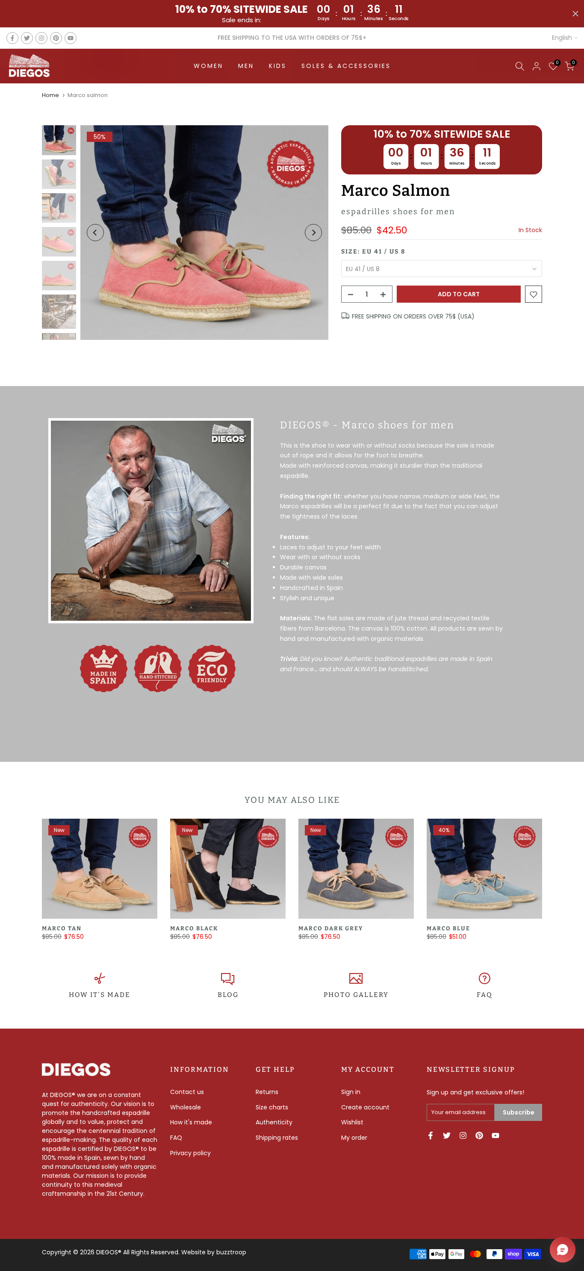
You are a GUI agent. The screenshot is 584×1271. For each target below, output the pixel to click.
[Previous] (95, 232)
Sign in (350, 1092)
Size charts (272, 1107)
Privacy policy (190, 1153)
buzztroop (231, 1252)
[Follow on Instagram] (41, 38)
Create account (365, 1107)
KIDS (277, 66)
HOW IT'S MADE (99, 995)
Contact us (187, 1092)
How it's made (191, 1122)
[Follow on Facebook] (12, 38)
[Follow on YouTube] (71, 38)
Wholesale (185, 1107)
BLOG (228, 995)
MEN (246, 66)
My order (354, 1137)
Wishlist (352, 1122)
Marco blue (448, 928)
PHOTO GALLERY (356, 995)
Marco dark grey (330, 928)
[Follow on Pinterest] (56, 38)
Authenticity (274, 1122)
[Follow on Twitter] (27, 38)
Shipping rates (277, 1137)
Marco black (194, 928)
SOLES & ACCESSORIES (346, 66)
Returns (267, 1092)
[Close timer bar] (575, 13)
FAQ (485, 995)
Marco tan (62, 928)
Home (50, 95)
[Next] (313, 232)
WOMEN (208, 66)
